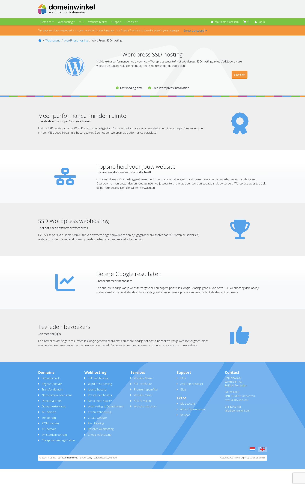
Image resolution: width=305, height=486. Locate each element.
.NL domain (49, 412)
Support (116, 22)
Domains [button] (46, 22)
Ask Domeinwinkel (191, 384)
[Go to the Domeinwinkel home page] (66, 9)
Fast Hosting (96, 423)
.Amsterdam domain (54, 435)
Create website (97, 418)
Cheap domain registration (58, 440)
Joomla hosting (97, 389)
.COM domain (50, 423)
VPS (81, 22)
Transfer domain (52, 389)
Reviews (185, 415)
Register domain (52, 384)
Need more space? (100, 401)
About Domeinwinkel (193, 409)
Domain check (50, 378)
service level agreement (105, 457)
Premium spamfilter (146, 389)
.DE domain (49, 429)
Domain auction (52, 401)
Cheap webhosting (99, 435)
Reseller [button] (131, 22)
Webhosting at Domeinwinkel (106, 406)
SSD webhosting (98, 378)
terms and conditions (68, 457)
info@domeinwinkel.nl (226, 21)
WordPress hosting (100, 384)
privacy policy (86, 457)
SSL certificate (143, 384)
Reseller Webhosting (100, 429)
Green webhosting (99, 412)
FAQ (183, 378)
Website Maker (97, 22)
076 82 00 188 (233, 406)
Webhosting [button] (65, 22)
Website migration (145, 406)
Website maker (143, 395)
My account (187, 404)
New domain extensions (57, 395)
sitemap (52, 457)
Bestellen (239, 74)
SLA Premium (142, 401)
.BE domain (49, 418)
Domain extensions (54, 406)
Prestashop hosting (100, 395)
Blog (183, 389)
